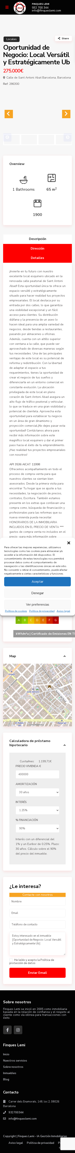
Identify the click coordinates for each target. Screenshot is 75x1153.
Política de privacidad (42, 611)
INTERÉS (21, 802)
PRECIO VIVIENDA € (28, 766)
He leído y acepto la (31, 962)
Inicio (6, 1054)
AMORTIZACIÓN (26, 784)
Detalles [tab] (37, 258)
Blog (6, 1079)
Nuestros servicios (15, 1061)
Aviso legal (63, 611)
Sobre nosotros (13, 1067)
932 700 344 (40, 7)
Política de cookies (16, 611)
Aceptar (37, 582)
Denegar (37, 593)
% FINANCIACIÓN (27, 820)
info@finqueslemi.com (46, 10)
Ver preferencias (37, 605)
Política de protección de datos (31, 961)
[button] (69, 543)
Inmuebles (9, 1073)
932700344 (16, 1112)
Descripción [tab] (37, 239)
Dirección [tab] (37, 248)
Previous (7, 137)
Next (68, 137)
